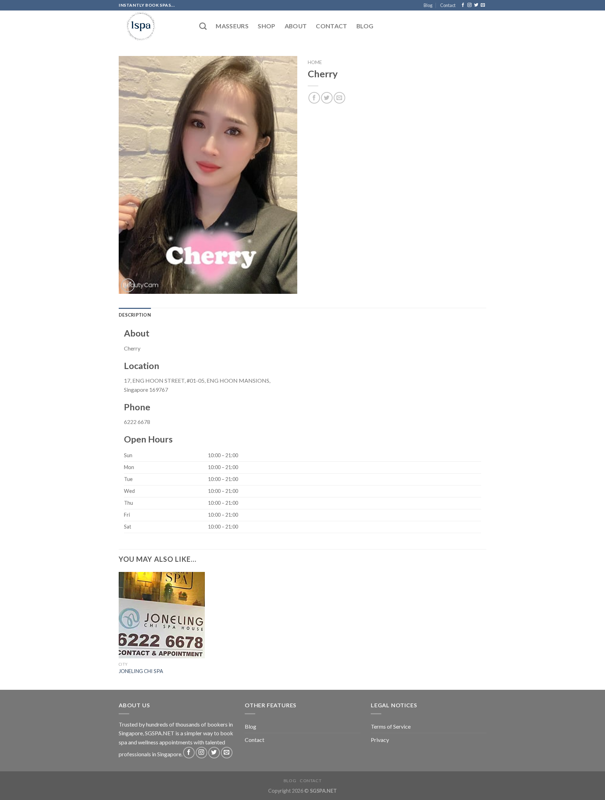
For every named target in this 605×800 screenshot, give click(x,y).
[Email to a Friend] (339, 98)
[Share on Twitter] (327, 98)
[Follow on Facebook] (463, 5)
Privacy (380, 739)
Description (135, 315)
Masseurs (232, 26)
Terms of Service (391, 726)
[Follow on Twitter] (476, 5)
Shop (266, 26)
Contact (448, 5)
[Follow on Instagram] (469, 5)
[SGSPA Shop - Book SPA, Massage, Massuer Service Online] (154, 26)
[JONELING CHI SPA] (162, 615)
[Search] (203, 26)
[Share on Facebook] (314, 98)
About (296, 26)
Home (315, 62)
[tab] (135, 315)
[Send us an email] (483, 5)
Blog (428, 5)
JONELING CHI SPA (141, 671)
